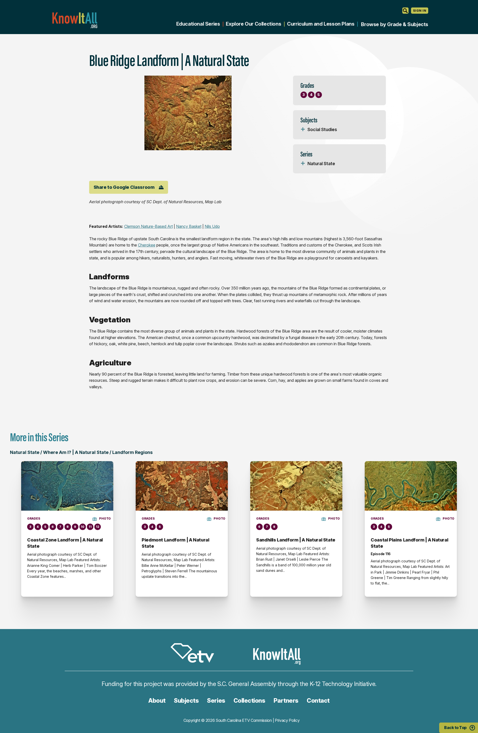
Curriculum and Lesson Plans (320, 24)
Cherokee (146, 245)
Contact (318, 700)
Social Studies (322, 129)
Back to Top (455, 727)
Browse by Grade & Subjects (394, 24)
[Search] (405, 10)
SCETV (195, 653)
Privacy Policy (287, 720)
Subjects (186, 700)
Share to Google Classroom (124, 187)
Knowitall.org (75, 20)
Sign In (419, 10)
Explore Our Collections (253, 24)
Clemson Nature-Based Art (148, 226)
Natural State (321, 163)
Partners (286, 700)
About (157, 700)
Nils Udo (212, 226)
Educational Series (198, 24)
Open (302, 129)
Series (216, 700)
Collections (249, 700)
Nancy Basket (188, 226)
